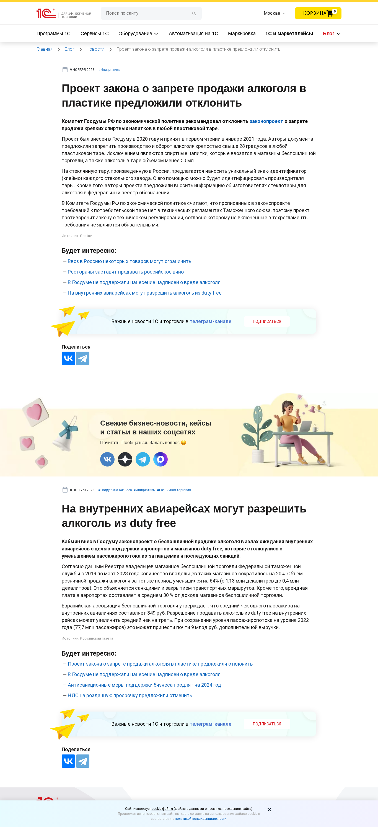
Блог (329, 33)
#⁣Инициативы (109, 70)
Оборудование (135, 33)
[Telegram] (82, 358)
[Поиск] (194, 13)
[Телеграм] (143, 459)
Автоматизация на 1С (193, 33)
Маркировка (242, 33)
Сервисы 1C (95, 33)
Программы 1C (54, 33)
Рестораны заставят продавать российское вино (126, 272)
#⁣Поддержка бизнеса (115, 490)
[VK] (107, 459)
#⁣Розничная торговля (174, 490)
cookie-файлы (163, 809)
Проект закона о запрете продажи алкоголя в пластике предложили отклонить (160, 664)
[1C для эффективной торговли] (69, 13)
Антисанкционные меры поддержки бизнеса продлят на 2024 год (144, 685)
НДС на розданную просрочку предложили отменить (130, 695)
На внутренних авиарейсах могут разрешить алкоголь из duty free (145, 293)
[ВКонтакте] (68, 358)
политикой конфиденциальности (200, 819)
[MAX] (160, 459)
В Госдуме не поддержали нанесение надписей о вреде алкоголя (144, 282)
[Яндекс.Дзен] (125, 459)
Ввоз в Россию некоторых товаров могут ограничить (129, 261)
